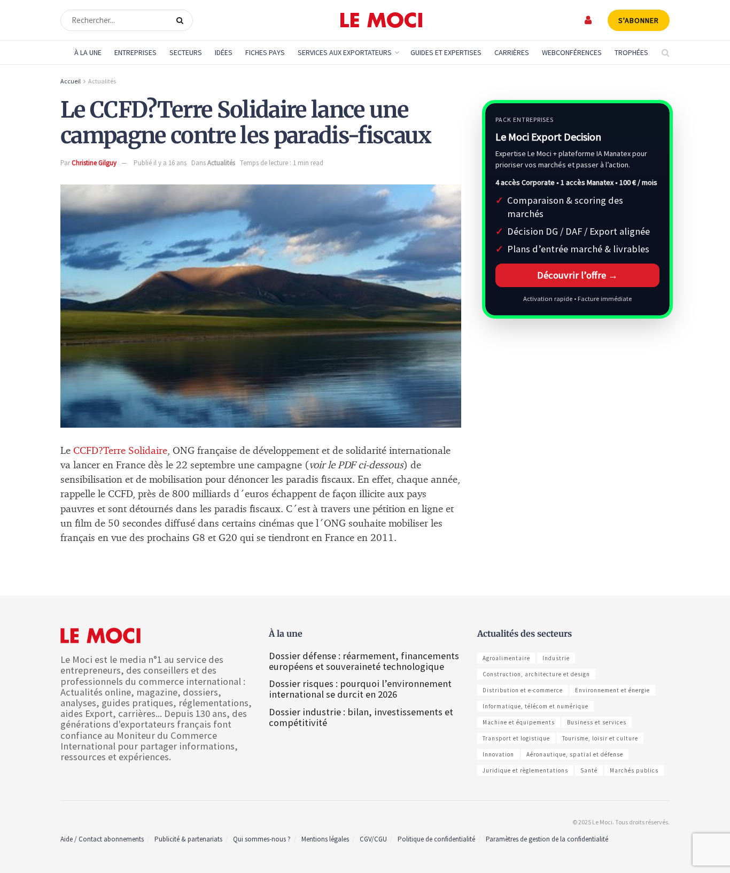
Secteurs (185, 52)
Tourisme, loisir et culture (600, 738)
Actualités (102, 81)
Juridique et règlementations (525, 770)
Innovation (498, 754)
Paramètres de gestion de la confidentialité (547, 839)
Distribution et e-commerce (523, 690)
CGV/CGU (373, 839)
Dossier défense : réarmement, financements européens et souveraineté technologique (364, 661)
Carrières (511, 52)
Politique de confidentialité (436, 839)
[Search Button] (182, 20)
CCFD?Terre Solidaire (120, 451)
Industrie (556, 658)
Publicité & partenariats (188, 839)
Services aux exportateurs (345, 52)
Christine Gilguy (94, 162)
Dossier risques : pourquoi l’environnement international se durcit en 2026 (360, 688)
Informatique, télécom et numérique (535, 706)
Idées (223, 52)
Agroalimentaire (506, 658)
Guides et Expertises (446, 52)
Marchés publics (634, 770)
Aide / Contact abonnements (102, 839)
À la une (88, 52)
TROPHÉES (631, 52)
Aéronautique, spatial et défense (574, 754)
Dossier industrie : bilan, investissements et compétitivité (361, 717)
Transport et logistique (516, 738)
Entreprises (135, 52)
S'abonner (638, 20)
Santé (588, 770)
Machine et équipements (519, 722)
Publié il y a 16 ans (160, 162)
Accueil (70, 81)
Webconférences (572, 52)
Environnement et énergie (612, 690)
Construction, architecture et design (536, 674)
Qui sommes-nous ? (262, 839)
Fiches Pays (265, 52)
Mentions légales (325, 839)
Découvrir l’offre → (577, 275)
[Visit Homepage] (381, 20)
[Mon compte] (589, 20)
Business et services (596, 722)
